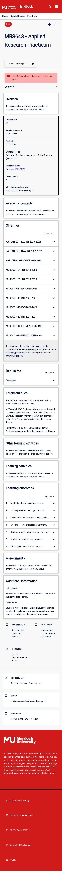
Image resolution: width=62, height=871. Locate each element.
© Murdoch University (19, 800)
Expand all (50, 234)
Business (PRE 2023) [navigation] (15, 169)
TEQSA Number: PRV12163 (22, 815)
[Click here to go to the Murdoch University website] (9, 8)
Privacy (13, 860)
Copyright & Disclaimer (20, 845)
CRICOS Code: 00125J (20, 830)
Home (5, 16)
